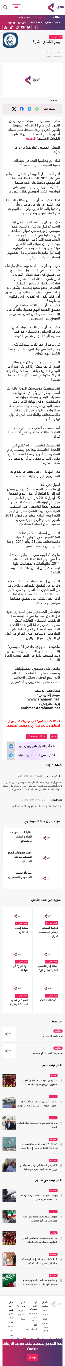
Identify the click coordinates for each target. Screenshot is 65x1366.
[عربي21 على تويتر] (28, 27)
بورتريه (11, 22)
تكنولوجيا (21, 1314)
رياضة (53, 1075)
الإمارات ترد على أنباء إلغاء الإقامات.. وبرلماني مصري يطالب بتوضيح (39, 1261)
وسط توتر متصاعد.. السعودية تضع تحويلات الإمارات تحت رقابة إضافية (40, 1282)
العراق (11, 1313)
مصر (53, 736)
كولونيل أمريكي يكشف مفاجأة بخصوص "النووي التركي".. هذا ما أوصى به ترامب (37, 1104)
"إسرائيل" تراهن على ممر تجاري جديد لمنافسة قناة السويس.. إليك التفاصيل (38, 1146)
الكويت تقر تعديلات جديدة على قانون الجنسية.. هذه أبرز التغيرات (40, 1219)
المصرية (31, 138)
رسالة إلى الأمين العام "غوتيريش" (48, 968)
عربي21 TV (20, 1305)
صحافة (53, 1139)
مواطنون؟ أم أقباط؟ (20, 968)
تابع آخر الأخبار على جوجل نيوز (37, 746)
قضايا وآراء (24, 17)
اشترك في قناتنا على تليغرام (36, 755)
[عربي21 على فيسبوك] (35, 27)
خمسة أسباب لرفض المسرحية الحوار (48, 932)
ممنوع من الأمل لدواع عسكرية (47, 1053)
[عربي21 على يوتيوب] (22, 27)
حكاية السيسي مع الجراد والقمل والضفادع (21, 836)
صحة (23, 1318)
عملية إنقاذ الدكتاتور (21, 930)
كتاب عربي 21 (40, 17)
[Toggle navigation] (16, 7)
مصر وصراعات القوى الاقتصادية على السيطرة (19, 857)
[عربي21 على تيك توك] (11, 27)
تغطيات (45, 1310)
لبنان (12, 1334)
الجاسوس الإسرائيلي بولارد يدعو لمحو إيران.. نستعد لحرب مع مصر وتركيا (39, 1167)
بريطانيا (11, 1326)
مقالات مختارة (52, 22)
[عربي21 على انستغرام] (17, 27)
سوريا (11, 1321)
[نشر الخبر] (14, 109)
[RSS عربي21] (5, 27)
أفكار (35, 1324)
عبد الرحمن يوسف (54, 52)
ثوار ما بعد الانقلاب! (52, 1036)
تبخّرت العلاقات (49, 1000)
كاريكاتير (22, 22)
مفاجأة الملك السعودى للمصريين (20, 875)
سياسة (53, 1097)
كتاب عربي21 (33, 1307)
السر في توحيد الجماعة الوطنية (19, 1002)
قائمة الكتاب (35, 22)
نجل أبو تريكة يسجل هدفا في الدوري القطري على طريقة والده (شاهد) (40, 1083)
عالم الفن (21, 1310)
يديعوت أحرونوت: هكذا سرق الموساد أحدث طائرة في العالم (39, 1198)
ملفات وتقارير (45, 1329)
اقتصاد (45, 1314)
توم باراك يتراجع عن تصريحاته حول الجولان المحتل (38, 1125)
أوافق (33, 1357)
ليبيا (12, 1317)
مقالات (56, 17)
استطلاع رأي (31, 1329)
